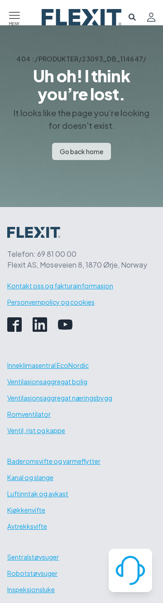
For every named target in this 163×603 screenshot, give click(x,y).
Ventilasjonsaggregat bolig (47, 381)
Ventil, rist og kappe (36, 430)
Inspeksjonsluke (31, 589)
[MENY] (14, 14)
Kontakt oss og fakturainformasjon (60, 286)
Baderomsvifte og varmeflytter (54, 461)
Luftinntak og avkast (37, 494)
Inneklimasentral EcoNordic (48, 365)
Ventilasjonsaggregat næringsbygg (59, 398)
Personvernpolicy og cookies (51, 302)
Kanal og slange (30, 477)
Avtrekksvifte (27, 526)
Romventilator (29, 414)
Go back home (81, 151)
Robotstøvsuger (32, 573)
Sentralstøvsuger (33, 557)
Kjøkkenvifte (26, 510)
